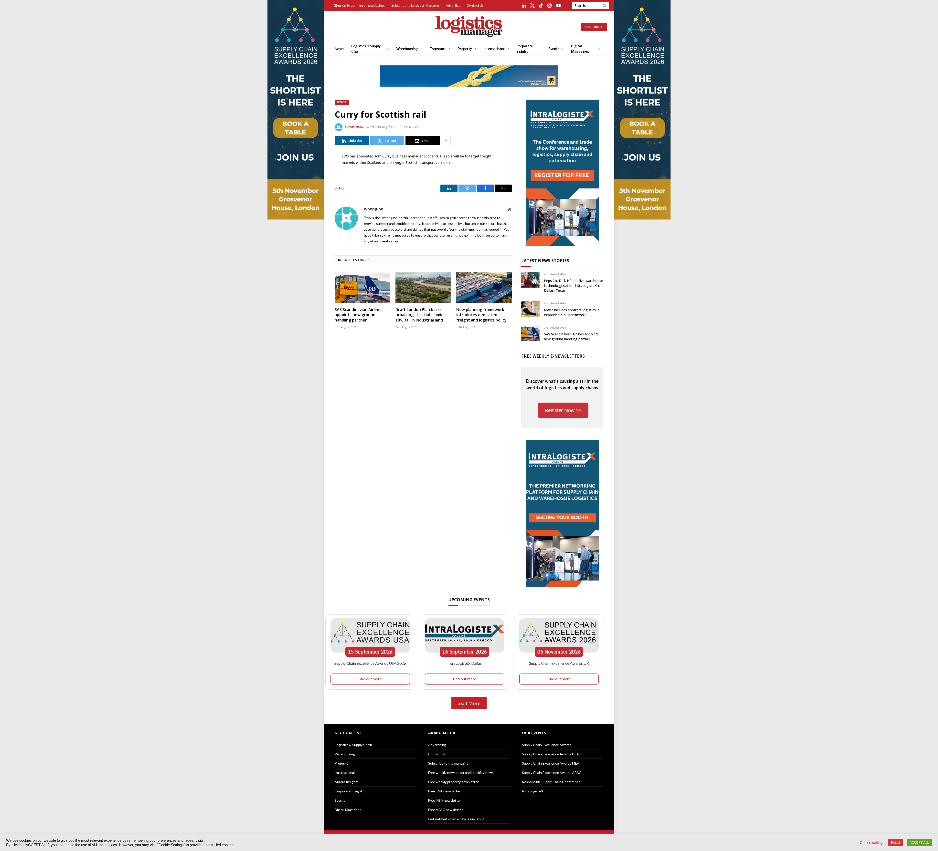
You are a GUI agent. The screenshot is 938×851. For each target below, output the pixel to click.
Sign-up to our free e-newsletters (359, 5)
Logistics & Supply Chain (365, 48)
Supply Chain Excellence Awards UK (559, 663)
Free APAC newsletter (445, 810)
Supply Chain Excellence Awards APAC (551, 772)
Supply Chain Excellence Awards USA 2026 (370, 663)
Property (465, 49)
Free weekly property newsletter (453, 782)
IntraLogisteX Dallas (465, 663)
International (494, 49)
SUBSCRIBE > (594, 27)
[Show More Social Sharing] (446, 140)
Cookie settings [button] (872, 843)
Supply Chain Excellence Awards (546, 745)
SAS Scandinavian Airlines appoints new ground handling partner (359, 315)
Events (553, 49)
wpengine (357, 127)
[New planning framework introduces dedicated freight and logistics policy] (484, 287)
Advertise (453, 5)
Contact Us (475, 5)
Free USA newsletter (444, 791)
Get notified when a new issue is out (456, 819)
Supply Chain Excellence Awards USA (550, 754)
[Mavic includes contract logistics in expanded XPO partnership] (530, 309)
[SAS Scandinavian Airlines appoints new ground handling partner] (362, 287)
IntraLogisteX (532, 791)
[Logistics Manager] (469, 27)
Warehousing (407, 49)
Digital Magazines (580, 48)
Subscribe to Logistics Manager (415, 5)
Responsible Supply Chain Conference (551, 782)
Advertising (437, 745)
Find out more (370, 678)
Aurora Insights (347, 782)
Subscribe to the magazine (448, 763)
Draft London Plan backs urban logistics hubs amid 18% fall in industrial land (419, 315)
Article (342, 102)
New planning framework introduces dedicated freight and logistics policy (481, 315)
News (339, 49)
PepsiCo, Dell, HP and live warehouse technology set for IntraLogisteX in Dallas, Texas (573, 285)
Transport (438, 49)
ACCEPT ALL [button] (919, 842)
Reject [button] (895, 842)
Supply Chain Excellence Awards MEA (550, 763)
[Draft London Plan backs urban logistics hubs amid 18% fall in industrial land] (423, 287)
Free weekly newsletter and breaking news (461, 772)
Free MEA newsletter (444, 800)
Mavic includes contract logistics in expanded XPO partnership (571, 312)
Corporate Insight (524, 48)
